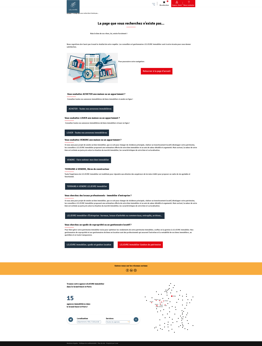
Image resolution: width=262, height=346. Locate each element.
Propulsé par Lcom (112, 343)
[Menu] (153, 3)
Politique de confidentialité (88, 343)
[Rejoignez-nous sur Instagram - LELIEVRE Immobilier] (135, 271)
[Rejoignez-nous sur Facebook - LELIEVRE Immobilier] (127, 271)
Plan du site (101, 343)
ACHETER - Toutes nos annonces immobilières (90, 108)
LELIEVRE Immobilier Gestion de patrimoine (140, 244)
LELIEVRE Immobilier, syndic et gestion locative (89, 244)
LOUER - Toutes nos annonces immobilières (87, 132)
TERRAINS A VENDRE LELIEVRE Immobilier (87, 186)
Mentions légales (72, 343)
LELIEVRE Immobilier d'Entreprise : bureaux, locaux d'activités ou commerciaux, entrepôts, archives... (115, 215)
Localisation (82, 318)
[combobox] (118, 322)
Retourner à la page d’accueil (157, 71)
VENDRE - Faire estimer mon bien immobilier (88, 159)
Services (109, 318)
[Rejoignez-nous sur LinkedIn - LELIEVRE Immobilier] (131, 271)
